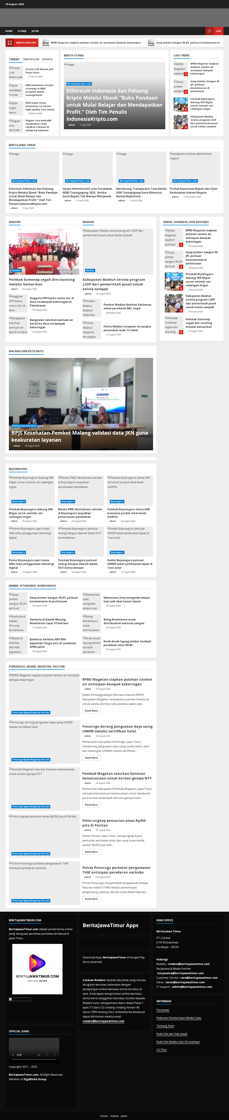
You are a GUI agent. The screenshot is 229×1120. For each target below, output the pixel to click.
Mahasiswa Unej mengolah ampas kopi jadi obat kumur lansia (92, 601)
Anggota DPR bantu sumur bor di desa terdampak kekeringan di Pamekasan (18, 303)
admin (71, 124)
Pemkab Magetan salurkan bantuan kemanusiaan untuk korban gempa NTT (44, 789)
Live (218, 31)
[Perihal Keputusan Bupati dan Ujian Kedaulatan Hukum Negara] (195, 168)
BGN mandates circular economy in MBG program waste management (16, 91)
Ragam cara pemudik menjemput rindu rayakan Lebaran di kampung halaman (16, 126)
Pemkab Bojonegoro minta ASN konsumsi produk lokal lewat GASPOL (128, 513)
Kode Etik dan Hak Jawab (171, 1034)
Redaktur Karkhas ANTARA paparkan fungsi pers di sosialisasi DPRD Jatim (18, 645)
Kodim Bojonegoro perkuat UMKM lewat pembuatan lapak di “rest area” (129, 564)
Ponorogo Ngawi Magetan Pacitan (30, 712)
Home (9, 31)
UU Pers (161, 1049)
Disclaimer (162, 1010)
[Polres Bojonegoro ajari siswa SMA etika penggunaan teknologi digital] (32, 541)
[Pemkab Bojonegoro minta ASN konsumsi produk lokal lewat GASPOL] (130, 490)
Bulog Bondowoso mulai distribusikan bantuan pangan (92, 623)
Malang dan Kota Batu (24, 425)
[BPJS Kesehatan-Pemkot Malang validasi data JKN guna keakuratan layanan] (81, 404)
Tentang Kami (165, 1026)
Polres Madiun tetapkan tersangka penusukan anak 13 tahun (92, 330)
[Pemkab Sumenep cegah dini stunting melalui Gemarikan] (44, 252)
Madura (16, 270)
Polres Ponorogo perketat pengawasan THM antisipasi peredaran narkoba (44, 883)
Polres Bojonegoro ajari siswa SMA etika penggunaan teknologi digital (31, 564)
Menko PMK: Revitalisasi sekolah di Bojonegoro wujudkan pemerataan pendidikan (80, 513)
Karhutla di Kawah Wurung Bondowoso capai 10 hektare (18, 623)
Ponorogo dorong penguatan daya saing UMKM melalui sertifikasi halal (44, 742)
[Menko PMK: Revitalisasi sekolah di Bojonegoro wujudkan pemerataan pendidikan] (81, 490)
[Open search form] (202, 31)
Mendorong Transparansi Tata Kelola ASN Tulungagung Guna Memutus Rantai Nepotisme (141, 192)
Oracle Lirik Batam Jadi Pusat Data (16, 73)
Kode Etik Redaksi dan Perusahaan (178, 1042)
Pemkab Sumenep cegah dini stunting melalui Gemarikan (42, 281)
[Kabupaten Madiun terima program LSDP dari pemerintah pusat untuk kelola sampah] (118, 252)
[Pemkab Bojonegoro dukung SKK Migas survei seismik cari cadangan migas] (32, 490)
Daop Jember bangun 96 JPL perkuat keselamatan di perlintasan (181, 87)
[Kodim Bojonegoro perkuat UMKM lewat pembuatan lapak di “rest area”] (130, 541)
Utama (22, 31)
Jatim (35, 31)
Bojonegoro (18, 501)
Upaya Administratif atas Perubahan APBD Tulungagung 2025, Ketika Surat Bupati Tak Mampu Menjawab (87, 192)
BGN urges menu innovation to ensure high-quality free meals (16, 108)
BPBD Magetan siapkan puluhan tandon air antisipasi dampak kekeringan (96, 42)
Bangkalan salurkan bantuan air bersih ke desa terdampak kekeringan (18, 325)
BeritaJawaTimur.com (79, 83)
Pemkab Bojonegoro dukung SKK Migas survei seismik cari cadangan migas (181, 104)
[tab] (15, 58)
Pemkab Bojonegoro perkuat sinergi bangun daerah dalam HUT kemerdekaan (78, 564)
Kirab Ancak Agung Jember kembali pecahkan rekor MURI (92, 645)
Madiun (90, 270)
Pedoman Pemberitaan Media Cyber (179, 1018)
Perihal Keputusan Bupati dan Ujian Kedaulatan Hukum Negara (194, 190)
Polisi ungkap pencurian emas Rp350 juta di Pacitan (44, 836)
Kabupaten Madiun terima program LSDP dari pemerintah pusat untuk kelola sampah (181, 122)
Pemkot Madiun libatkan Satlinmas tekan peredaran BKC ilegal (92, 308)
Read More (93, 711)
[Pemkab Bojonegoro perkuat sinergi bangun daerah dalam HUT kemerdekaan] (81, 541)
